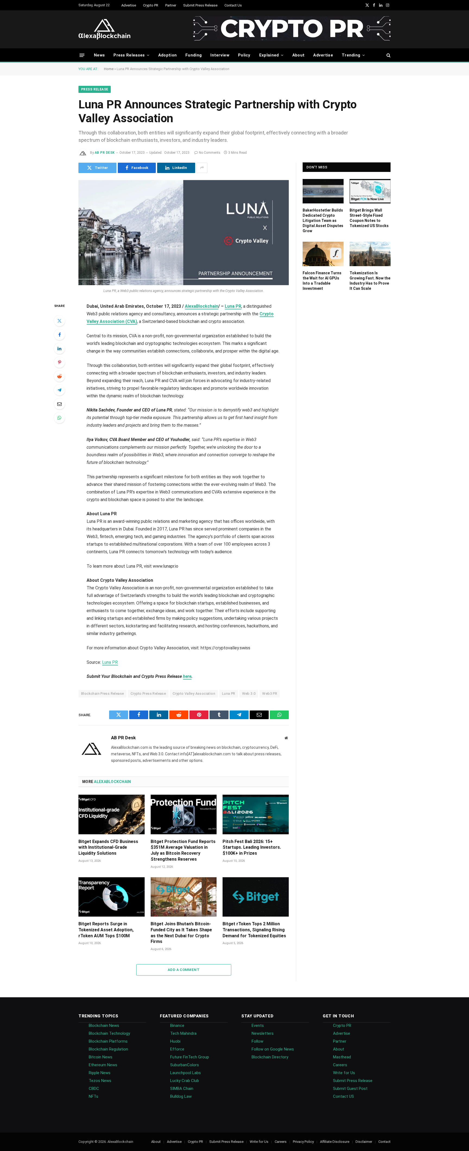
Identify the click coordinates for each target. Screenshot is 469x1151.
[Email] (59, 403)
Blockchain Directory (270, 1057)
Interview (219, 55)
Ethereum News (103, 1064)
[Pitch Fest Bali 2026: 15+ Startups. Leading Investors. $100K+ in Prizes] (256, 814)
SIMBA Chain (181, 1088)
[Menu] (82, 55)
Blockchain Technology (109, 1033)
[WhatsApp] (59, 417)
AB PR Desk (105, 153)
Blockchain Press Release (102, 693)
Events (258, 1025)
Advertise (128, 5)
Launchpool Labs (185, 1072)
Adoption (167, 55)
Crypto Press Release (148, 693)
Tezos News (100, 1080)
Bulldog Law (181, 1096)
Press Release (94, 89)
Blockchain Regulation (108, 1049)
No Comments (209, 153)
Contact (384, 1142)
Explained (269, 55)
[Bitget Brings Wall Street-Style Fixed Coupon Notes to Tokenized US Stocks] (370, 191)
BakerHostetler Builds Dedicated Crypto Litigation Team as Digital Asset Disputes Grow (323, 220)
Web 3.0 (249, 693)
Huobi (175, 1041)
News (99, 55)
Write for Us (344, 1072)
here (187, 676)
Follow (257, 1041)
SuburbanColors (184, 1064)
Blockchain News (104, 1025)
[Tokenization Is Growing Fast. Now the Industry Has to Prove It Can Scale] (370, 254)
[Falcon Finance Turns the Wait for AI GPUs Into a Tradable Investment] (323, 254)
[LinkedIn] (59, 348)
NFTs (93, 1096)
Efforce (177, 1049)
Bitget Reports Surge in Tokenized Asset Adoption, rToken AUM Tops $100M (106, 929)
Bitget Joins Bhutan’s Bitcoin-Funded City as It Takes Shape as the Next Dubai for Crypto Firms (181, 932)
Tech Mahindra (183, 1033)
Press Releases (129, 55)
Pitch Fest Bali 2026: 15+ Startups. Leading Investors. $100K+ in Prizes (252, 847)
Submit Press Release (200, 5)
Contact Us (233, 5)
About (298, 55)
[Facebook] (59, 334)
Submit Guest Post (350, 1088)
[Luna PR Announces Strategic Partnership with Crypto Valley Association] (183, 232)
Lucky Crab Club (184, 1080)
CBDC (94, 1088)
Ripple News (99, 1072)
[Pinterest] (59, 362)
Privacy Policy (303, 1142)
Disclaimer (364, 1142)
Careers (340, 1064)
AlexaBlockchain (201, 306)
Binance (177, 1025)
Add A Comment (183, 970)
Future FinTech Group (189, 1057)
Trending (351, 55)
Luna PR (233, 306)
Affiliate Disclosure (334, 1142)
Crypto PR (150, 5)
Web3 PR (269, 693)
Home (108, 69)
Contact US (343, 1096)
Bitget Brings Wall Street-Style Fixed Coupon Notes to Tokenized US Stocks (369, 218)
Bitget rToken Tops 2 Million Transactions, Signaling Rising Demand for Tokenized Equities (254, 929)
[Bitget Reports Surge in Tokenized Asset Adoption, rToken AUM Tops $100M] (111, 897)
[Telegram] (59, 390)
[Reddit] (59, 376)
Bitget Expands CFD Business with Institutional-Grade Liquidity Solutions (108, 847)
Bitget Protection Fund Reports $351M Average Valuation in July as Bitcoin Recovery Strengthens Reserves (183, 850)
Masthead (342, 1057)
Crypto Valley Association (194, 693)
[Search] (388, 55)
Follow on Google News (273, 1049)
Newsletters (263, 1033)
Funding (193, 55)
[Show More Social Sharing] (202, 168)
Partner (170, 5)
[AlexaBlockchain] (104, 29)
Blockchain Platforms (108, 1041)
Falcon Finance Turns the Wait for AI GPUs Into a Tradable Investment (322, 281)
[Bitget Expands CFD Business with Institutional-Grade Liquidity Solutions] (111, 814)
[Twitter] (59, 320)
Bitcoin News (100, 1057)
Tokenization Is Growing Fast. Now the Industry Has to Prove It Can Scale (370, 281)
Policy (244, 55)
